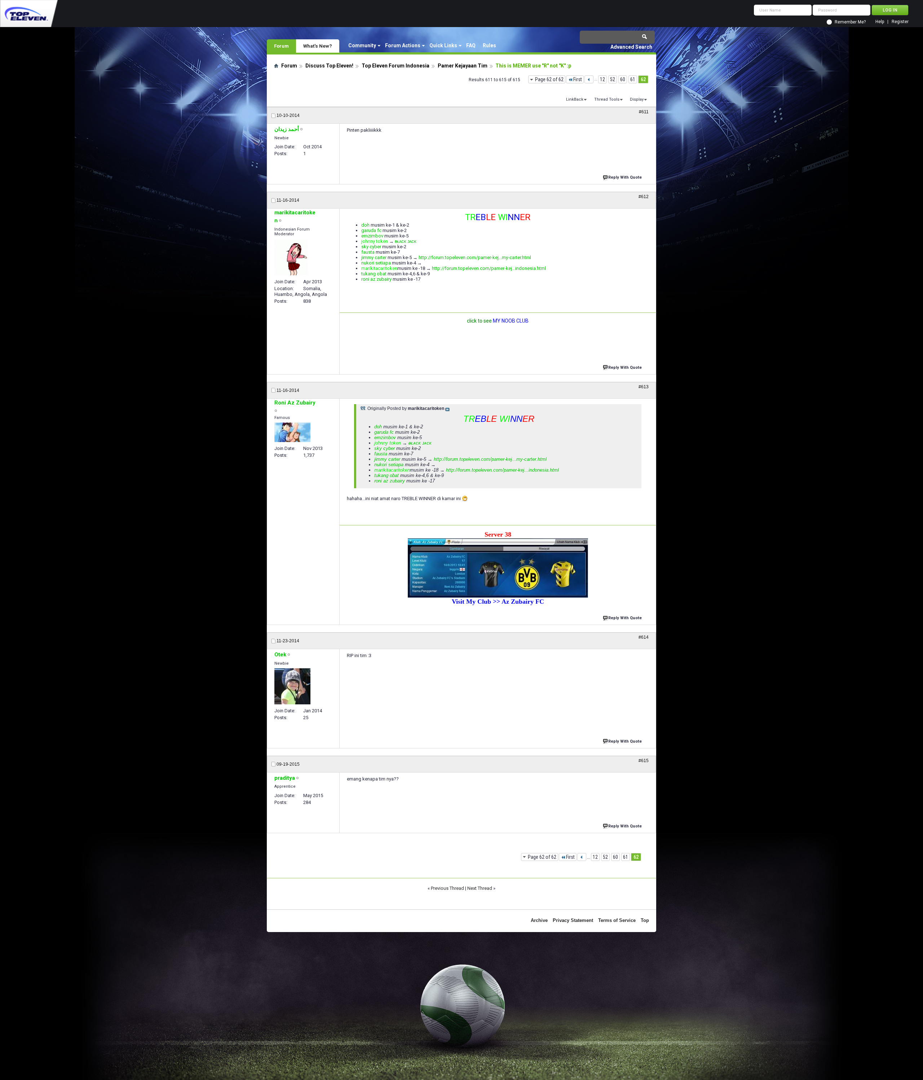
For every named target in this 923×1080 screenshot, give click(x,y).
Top (645, 920)
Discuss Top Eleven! (329, 66)
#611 (644, 111)
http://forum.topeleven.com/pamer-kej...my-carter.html (475, 257)
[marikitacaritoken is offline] (291, 257)
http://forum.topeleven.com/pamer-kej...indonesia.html (489, 268)
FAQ (471, 45)
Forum (281, 46)
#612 (644, 196)
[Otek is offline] (292, 686)
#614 (644, 637)
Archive (539, 920)
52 (612, 79)
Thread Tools (606, 99)
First (577, 79)
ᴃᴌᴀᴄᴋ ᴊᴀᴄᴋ (405, 241)
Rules (489, 45)
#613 (644, 386)
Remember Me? (850, 22)
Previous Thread (447, 888)
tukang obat (374, 273)
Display (637, 99)
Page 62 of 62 (549, 79)
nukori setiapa (376, 263)
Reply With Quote (625, 177)
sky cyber (371, 246)
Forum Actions (402, 45)
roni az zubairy (376, 279)
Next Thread (479, 888)
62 (643, 79)
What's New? (317, 46)
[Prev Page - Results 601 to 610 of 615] (588, 79)
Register (900, 22)
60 (622, 79)
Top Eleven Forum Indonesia (395, 66)
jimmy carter (374, 257)
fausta (368, 252)
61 (632, 79)
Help (879, 22)
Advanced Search (631, 47)
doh (365, 225)
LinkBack (574, 99)
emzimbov (372, 236)
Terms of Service (617, 920)
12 (602, 79)
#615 (644, 760)
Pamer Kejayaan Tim (462, 66)
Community (362, 45)
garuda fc (371, 230)
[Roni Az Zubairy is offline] (292, 432)
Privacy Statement (573, 920)
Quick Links (443, 45)
